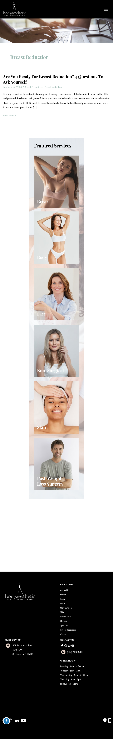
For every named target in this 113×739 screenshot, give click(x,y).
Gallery (63, 620)
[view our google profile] (69, 645)
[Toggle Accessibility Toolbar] (6, 720)
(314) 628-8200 (75, 652)
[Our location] (109, 720)
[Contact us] (105, 720)
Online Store (66, 616)
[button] (21, 533)
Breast (63, 594)
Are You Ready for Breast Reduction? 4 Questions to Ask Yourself (53, 79)
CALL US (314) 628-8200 (22, 533)
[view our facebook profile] (62, 645)
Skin (62, 612)
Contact (63, 634)
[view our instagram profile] (66, 645)
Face (62, 603)
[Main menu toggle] (106, 9)
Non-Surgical (66, 607)
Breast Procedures (33, 87)
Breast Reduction (53, 87)
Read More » (9, 116)
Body (62, 598)
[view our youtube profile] (73, 645)
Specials (64, 625)
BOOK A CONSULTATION (22, 541)
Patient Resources (68, 629)
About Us (64, 590)
